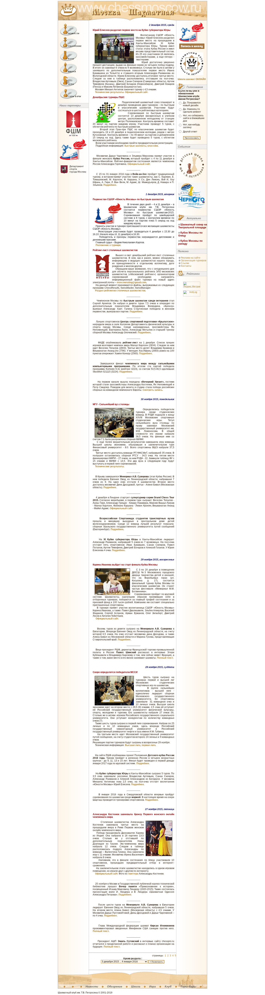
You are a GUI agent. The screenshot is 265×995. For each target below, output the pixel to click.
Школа (135, 986)
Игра (152, 986)
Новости (92, 986)
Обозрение (114, 986)
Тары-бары (188, 986)
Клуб (168, 986)
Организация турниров (193, 260)
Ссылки (185, 263)
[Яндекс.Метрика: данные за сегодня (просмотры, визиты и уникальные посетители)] (191, 285)
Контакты (186, 266)
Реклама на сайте (190, 257)
